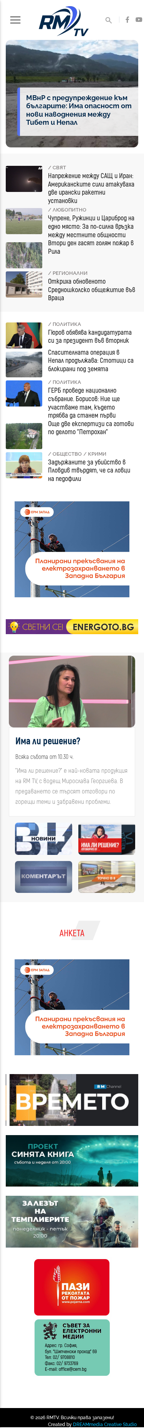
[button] (13, 739)
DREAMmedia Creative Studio (105, 1424)
